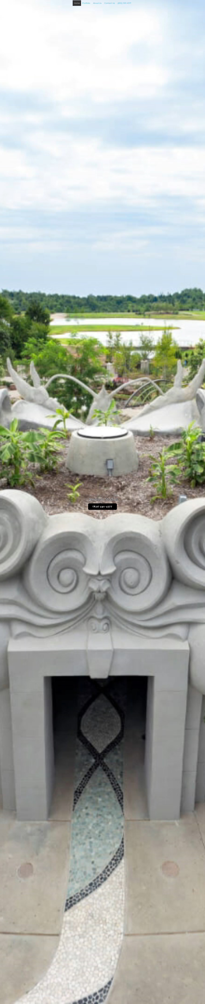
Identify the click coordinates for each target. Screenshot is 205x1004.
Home (77, 3)
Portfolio (86, 3)
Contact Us (109, 3)
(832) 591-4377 (124, 3)
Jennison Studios (17, 4)
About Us (97, 3)
